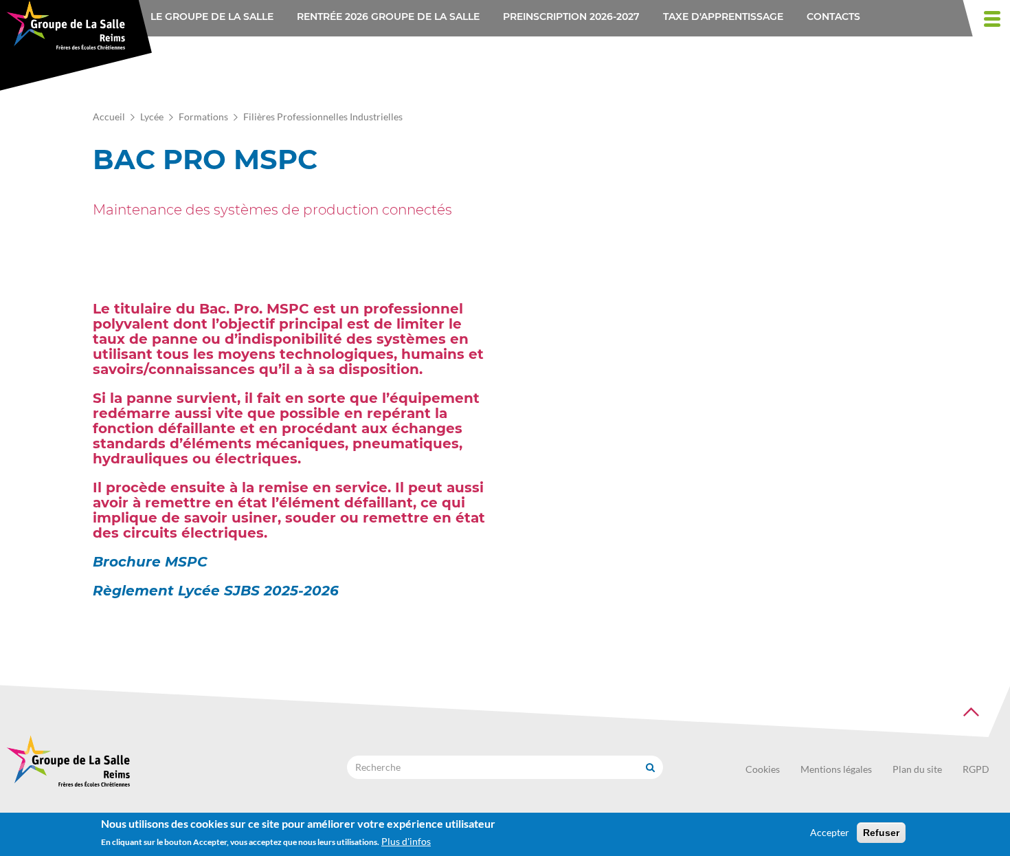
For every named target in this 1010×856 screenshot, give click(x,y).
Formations (203, 116)
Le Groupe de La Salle (211, 16)
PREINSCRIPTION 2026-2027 (571, 16)
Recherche (650, 767)
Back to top (971, 712)
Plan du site (917, 769)
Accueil (109, 116)
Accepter (829, 832)
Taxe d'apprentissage (723, 16)
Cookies (762, 769)
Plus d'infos (406, 841)
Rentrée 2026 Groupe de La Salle (388, 16)
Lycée (152, 116)
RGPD (976, 769)
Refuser (881, 832)
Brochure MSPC (150, 561)
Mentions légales (836, 769)
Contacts (833, 16)
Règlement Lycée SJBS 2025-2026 (216, 590)
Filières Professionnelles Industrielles (323, 116)
